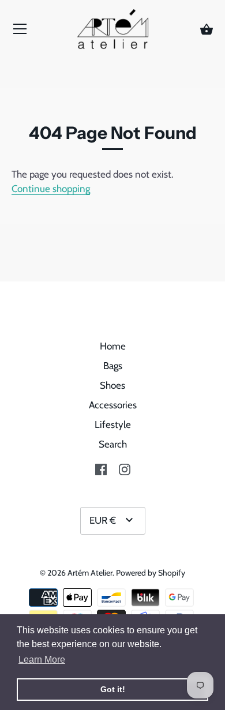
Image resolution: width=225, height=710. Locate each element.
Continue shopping (51, 188)
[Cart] (206, 29)
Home (113, 346)
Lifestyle (113, 424)
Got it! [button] (112, 689)
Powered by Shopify (150, 573)
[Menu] (20, 32)
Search (113, 444)
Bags (112, 365)
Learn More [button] (41, 659)
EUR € (102, 520)
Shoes (112, 385)
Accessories (113, 405)
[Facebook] (101, 468)
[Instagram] (124, 468)
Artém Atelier (90, 573)
